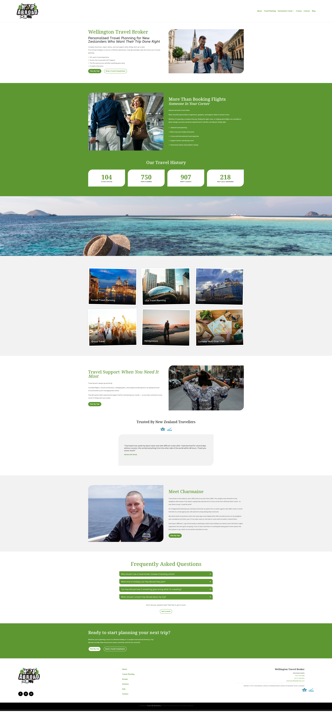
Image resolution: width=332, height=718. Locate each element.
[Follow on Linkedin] (31, 694)
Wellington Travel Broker (290, 669)
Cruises (299, 11)
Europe (125, 679)
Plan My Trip (94, 649)
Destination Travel (285, 11)
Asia (123, 689)
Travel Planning (270, 11)
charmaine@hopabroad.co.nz (295, 681)
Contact (307, 11)
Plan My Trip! (94, 71)
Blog (313, 11)
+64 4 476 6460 (300, 675)
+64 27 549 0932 (299, 678)
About (259, 11)
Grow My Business (154, 705)
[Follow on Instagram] (26, 694)
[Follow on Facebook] (20, 694)
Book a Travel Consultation (115, 71)
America (125, 684)
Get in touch (166, 611)
